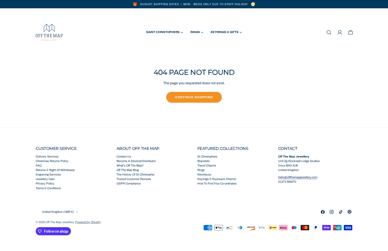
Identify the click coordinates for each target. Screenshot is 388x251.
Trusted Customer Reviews (134, 179)
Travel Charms (206, 165)
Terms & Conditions (48, 188)
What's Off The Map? (130, 165)
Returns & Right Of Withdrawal (55, 170)
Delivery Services (47, 156)
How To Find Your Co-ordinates (217, 183)
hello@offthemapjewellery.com (297, 177)
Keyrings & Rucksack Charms (216, 179)
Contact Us (124, 156)
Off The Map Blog (128, 170)
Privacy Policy (45, 183)
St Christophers (207, 156)
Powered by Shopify (88, 222)
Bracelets (203, 161)
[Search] (328, 32)
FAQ (39, 165)
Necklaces (204, 174)
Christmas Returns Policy (52, 161)
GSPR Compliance (129, 183)
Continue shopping (194, 97)
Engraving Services (48, 174)
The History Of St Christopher (135, 174)
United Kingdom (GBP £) (58, 211)
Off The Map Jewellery (60, 222)
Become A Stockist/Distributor (136, 161)
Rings (201, 170)
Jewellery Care (45, 179)
